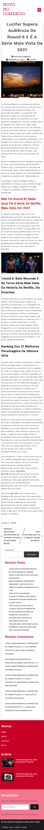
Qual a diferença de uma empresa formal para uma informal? (22, 682)
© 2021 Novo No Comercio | (13, 822)
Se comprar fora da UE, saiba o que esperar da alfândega (20, 650)
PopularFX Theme (32, 822)
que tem (14, 493)
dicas (13, 523)
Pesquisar (9, 550)
